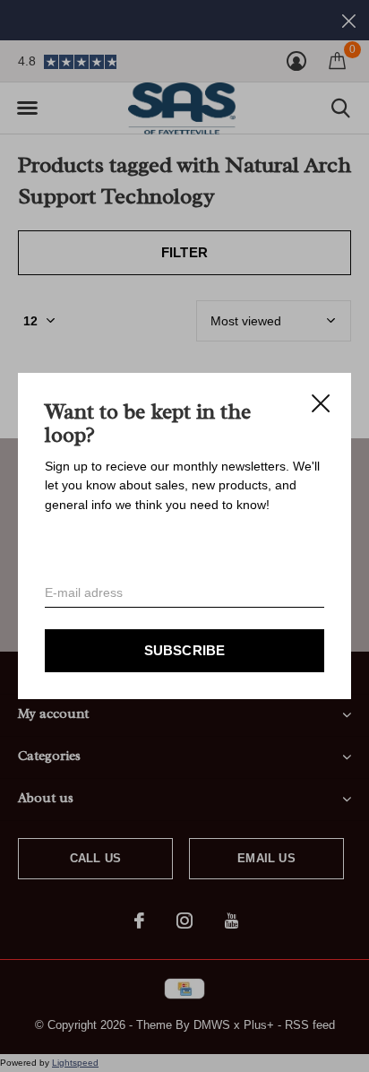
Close (320, 403)
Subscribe (185, 650)
